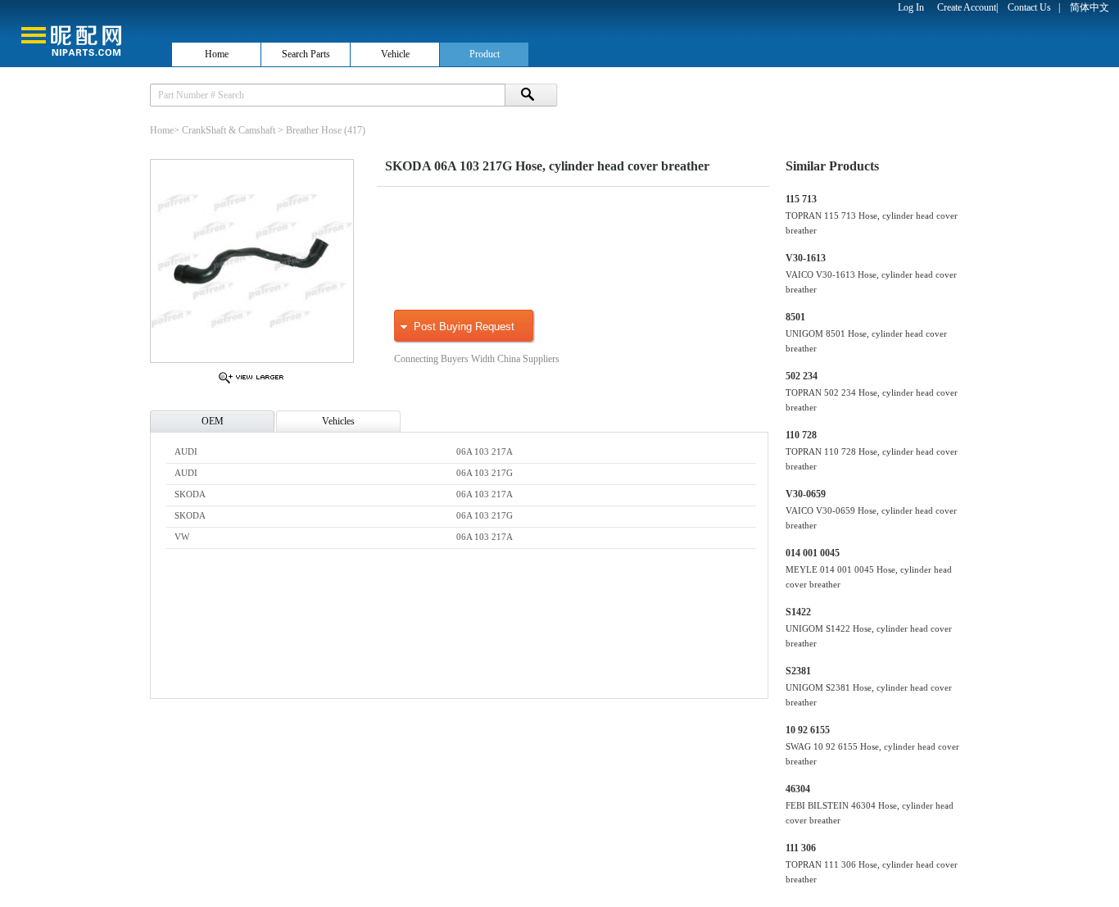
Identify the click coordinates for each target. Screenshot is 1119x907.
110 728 (801, 435)
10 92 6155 (808, 730)
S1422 (798, 612)
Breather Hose (314, 130)
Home (217, 54)
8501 (795, 317)
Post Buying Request (464, 326)
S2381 (798, 671)
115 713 (801, 199)
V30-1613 (806, 258)
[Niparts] (85, 33)
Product (484, 54)
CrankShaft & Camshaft (228, 130)
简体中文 (1089, 7)
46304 (798, 789)
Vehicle (395, 54)
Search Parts (306, 54)
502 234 (802, 376)
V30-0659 (806, 494)
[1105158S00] (251, 382)
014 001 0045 (813, 553)
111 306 (801, 848)
